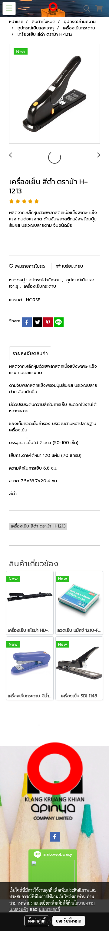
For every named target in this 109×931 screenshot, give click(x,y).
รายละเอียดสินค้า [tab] (30, 353)
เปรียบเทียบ (72, 266)
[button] (85, 8)
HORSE (33, 300)
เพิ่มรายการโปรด (29, 266)
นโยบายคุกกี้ (49, 909)
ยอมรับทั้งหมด (68, 920)
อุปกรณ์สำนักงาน (45, 280)
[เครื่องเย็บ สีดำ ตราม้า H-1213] (54, 94)
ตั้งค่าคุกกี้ (36, 920)
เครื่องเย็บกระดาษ (40, 286)
